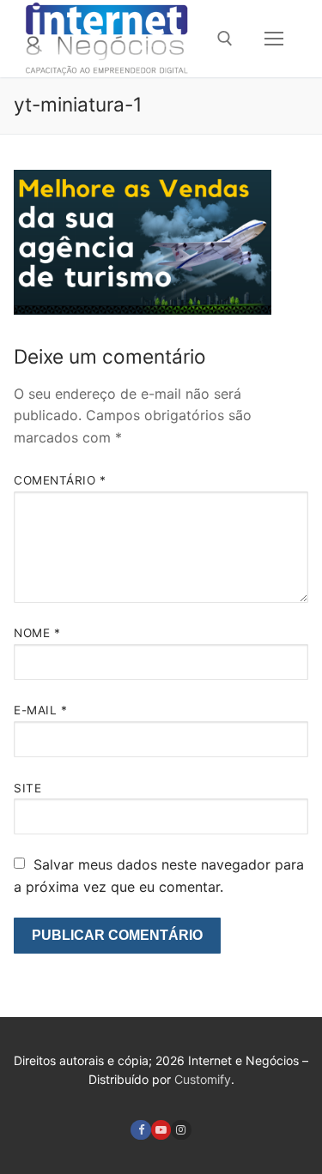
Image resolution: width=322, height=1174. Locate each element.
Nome (37, 633)
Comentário (60, 480)
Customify (202, 1079)
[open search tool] (225, 38)
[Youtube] (161, 1130)
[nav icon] (273, 39)
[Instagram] (181, 1130)
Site (27, 788)
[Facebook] (140, 1130)
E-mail (40, 710)
